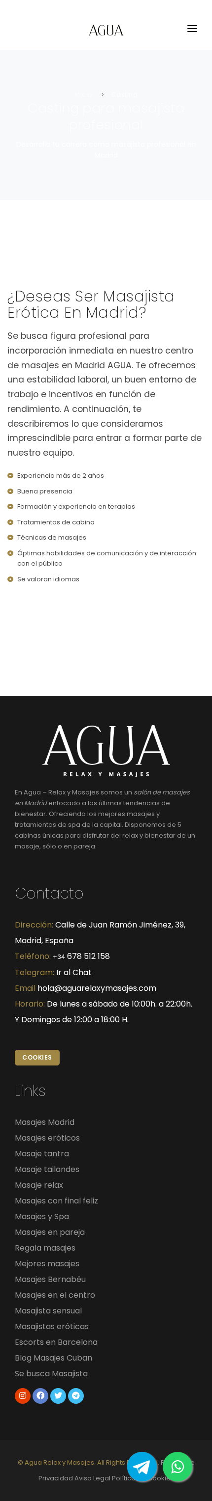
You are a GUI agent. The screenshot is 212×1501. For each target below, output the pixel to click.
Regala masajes (45, 1248)
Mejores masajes (47, 1263)
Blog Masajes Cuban (53, 1358)
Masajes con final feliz (56, 1200)
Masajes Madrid (44, 1122)
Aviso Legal (92, 1478)
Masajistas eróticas (52, 1326)
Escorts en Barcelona (56, 1342)
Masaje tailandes (47, 1169)
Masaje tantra (42, 1153)
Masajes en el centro (55, 1295)
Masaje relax (39, 1185)
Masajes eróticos (47, 1138)
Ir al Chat (74, 972)
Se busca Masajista (51, 1373)
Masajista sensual (48, 1310)
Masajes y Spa (42, 1216)
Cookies (37, 1057)
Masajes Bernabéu (50, 1279)
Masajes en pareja (50, 1232)
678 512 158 (81, 956)
